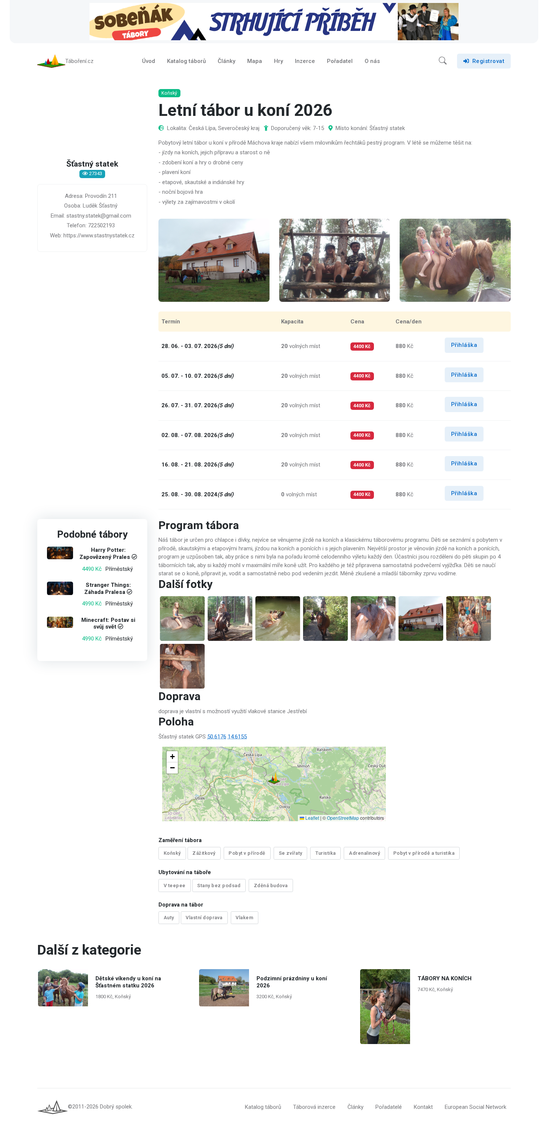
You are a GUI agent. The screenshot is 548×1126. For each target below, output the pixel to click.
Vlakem (244, 917)
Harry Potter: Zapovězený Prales (104, 553)
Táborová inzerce (314, 1107)
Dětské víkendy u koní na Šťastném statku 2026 (128, 982)
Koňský (172, 853)
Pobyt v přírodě (247, 853)
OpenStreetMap (343, 818)
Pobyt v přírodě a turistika (424, 853)
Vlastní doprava (204, 917)
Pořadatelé (388, 1107)
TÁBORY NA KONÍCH (445, 978)
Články (226, 61)
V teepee (175, 885)
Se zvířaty (290, 853)
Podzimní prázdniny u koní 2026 (291, 982)
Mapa (254, 61)
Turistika (325, 853)
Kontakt (423, 1107)
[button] (442, 61)
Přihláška (464, 345)
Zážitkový (203, 853)
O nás (372, 61)
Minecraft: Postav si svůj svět (108, 623)
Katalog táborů (186, 61)
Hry (278, 61)
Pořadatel (340, 61)
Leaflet (311, 818)
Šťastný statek (92, 164)
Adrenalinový (364, 853)
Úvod (148, 61)
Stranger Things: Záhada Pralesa (107, 588)
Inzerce (305, 61)
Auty (169, 917)
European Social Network (475, 1107)
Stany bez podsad (218, 885)
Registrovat (488, 61)
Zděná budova (271, 885)
